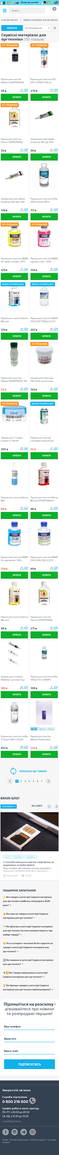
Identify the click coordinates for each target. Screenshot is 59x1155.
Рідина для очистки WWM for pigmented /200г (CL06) (14, 559)
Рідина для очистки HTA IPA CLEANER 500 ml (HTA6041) (43, 81)
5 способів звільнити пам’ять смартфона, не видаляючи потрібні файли (28, 863)
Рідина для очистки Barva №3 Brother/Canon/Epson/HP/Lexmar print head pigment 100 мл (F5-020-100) (14, 499)
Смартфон (18, 857)
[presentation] (49, 806)
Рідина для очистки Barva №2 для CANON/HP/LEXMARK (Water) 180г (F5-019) (14, 618)
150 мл (51, 729)
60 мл (34, 729)
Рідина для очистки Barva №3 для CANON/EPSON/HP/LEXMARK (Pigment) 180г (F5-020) (14, 320)
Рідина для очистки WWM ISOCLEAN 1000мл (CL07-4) (44, 320)
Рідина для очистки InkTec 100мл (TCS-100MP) (44, 678)
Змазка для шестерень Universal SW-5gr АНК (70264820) (42, 141)
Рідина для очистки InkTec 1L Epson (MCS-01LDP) (14, 738)
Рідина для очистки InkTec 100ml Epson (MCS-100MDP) (44, 200)
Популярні (7, 806)
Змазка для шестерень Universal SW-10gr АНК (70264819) (13, 200)
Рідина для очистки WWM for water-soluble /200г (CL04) (14, 260)
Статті (7, 857)
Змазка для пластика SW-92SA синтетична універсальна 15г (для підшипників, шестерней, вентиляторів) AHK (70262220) (43, 379)
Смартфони (30, 857)
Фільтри (12, 28)
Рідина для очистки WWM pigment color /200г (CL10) (44, 260)
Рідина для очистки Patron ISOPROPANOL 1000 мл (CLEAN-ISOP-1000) (42, 618)
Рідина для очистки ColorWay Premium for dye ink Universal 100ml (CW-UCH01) (42, 439)
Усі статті (37, 806)
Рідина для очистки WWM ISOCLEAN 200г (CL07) (44, 559)
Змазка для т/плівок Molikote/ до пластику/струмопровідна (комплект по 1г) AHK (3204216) (13, 678)
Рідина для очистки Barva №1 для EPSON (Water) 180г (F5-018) (44, 499)
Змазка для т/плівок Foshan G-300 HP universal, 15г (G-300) (12, 439)
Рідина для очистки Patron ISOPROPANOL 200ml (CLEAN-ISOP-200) (14, 141)
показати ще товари (33, 771)
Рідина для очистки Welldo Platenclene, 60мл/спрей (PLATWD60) (43, 738)
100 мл (42, 729)
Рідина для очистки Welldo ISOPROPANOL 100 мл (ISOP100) (14, 379)
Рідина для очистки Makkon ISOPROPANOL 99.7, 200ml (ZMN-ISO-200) (12, 81)
